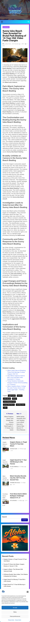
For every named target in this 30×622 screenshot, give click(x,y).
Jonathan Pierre (7, 44)
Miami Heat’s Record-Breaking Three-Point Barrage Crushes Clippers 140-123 (16, 372)
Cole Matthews (15, 466)
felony (14, 398)
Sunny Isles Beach (9, 404)
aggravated (12, 395)
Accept (15, 607)
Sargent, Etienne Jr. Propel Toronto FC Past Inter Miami (18, 444)
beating (20, 395)
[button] (27, 592)
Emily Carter (14, 448)
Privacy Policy (11, 619)
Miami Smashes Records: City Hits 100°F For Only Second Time (18, 478)
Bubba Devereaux (15, 482)
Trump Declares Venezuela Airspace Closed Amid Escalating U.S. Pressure (17, 382)
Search (4, 517)
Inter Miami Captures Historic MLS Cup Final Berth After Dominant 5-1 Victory (16, 377)
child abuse (7, 398)
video (5, 407)
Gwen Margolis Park (9, 401)
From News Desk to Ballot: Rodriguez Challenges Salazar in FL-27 (18, 495)
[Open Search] (28, 21)
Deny (15, 612)
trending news (20, 404)
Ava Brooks (14, 500)
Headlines (6, 27)
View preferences (15, 616)
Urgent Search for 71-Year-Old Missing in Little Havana (18, 462)
